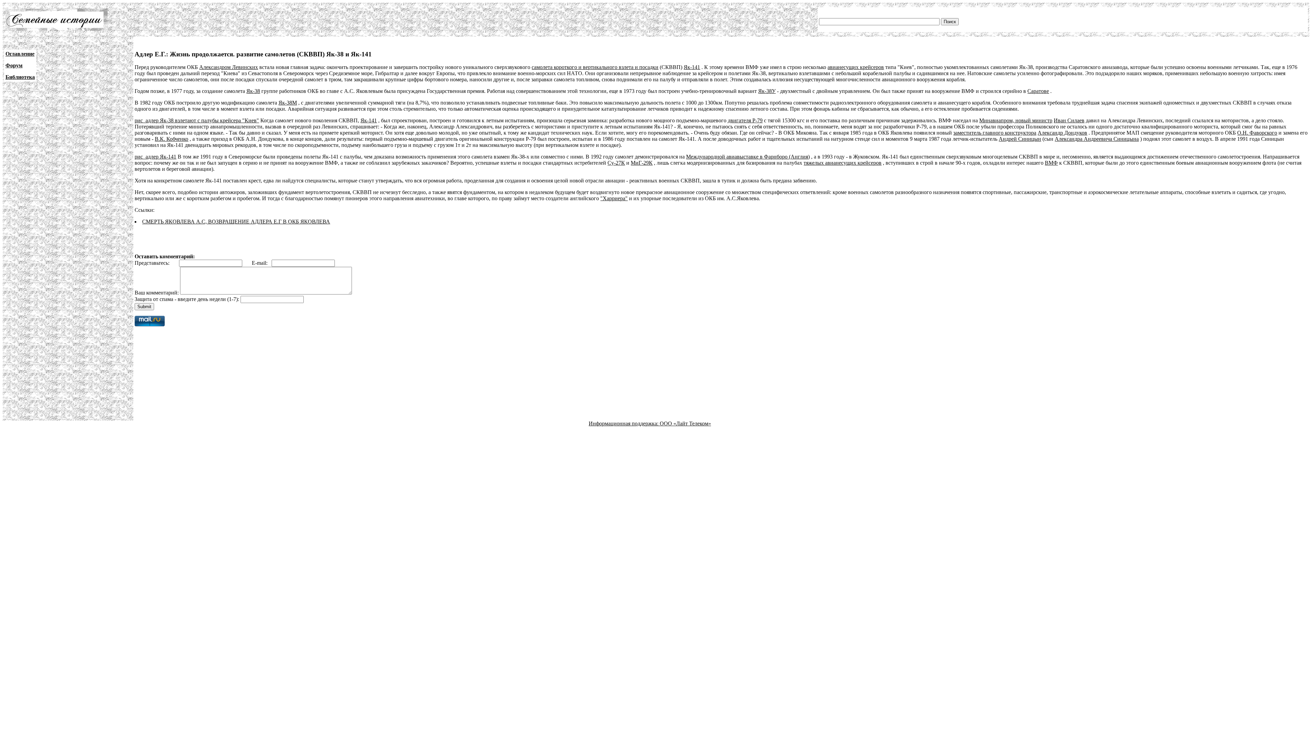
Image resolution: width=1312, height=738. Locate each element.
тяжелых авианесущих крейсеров (843, 163)
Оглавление (20, 54)
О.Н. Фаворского (1257, 133)
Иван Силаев (1069, 120)
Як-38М (287, 103)
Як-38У (767, 91)
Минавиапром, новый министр (1015, 120)
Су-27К (616, 163)
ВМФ (1051, 163)
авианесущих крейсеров (856, 67)
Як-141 (692, 67)
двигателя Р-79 (745, 120)
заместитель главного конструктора (994, 133)
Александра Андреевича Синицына (1097, 139)
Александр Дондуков (1062, 133)
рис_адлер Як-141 (155, 157)
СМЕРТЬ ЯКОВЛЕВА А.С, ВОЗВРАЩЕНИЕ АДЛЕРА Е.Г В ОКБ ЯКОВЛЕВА (236, 221)
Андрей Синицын (1020, 139)
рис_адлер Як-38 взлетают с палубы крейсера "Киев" (197, 120)
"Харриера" (614, 198)
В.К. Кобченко (171, 139)
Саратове (1038, 91)
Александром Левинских (228, 67)
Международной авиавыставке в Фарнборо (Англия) (748, 157)
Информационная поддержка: (624, 423)
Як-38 (253, 91)
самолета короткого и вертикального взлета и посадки (595, 67)
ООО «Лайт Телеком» (685, 423)
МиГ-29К (642, 163)
